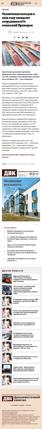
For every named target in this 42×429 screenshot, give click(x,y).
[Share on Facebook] (15, 37)
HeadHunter (10, 164)
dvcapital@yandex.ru (12, 413)
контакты (28, 405)
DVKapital (15, 32)
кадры (32, 164)
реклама (21, 405)
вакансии (18, 164)
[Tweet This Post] (19, 37)
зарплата (26, 164)
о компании (14, 405)
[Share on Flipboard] (23, 37)
